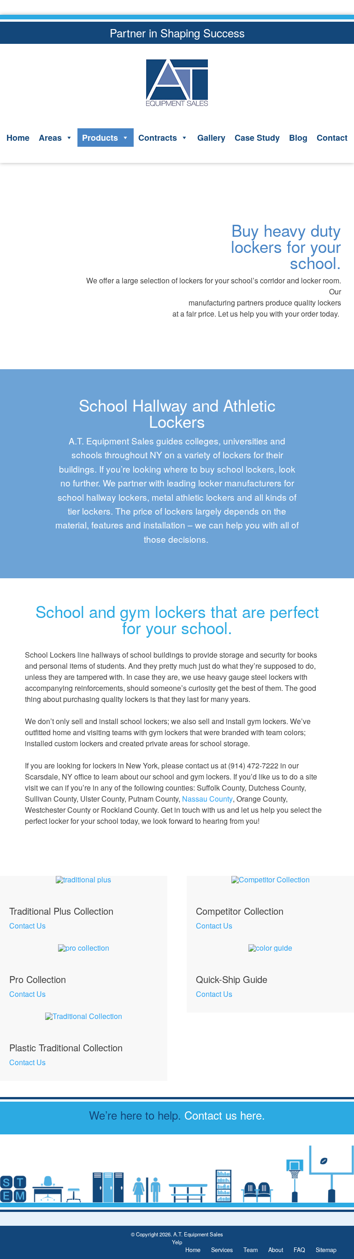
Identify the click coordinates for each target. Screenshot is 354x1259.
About (275, 1250)
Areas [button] (50, 138)
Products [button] (100, 138)
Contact (332, 138)
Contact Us (27, 925)
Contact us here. (224, 1115)
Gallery (211, 138)
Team (250, 1250)
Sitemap (326, 1250)
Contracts (157, 138)
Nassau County (207, 798)
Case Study (257, 138)
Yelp (177, 1242)
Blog (298, 138)
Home (18, 138)
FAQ (299, 1250)
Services (222, 1250)
